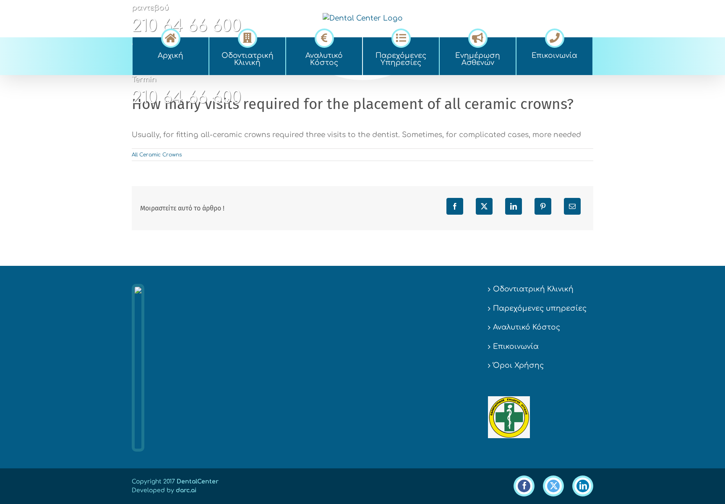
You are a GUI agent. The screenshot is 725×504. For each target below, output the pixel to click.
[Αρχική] (170, 37)
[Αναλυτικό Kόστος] (324, 37)
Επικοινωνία (516, 347)
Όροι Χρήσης (518, 365)
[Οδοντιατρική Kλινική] (247, 37)
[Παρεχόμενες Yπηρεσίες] (401, 37)
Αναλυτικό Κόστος (526, 327)
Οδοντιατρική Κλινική (533, 289)
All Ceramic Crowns (157, 155)
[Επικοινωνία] (554, 37)
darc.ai (186, 490)
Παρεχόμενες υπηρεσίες (540, 308)
